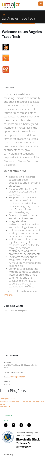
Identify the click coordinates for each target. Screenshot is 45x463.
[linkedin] (29, 425)
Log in (6, 420)
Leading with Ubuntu (8, 398)
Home (4, 15)
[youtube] (21, 425)
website (8, 294)
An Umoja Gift (5, 407)
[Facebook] (6, 425)
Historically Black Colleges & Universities (28, 443)
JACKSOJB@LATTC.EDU (17, 377)
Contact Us (8, 415)
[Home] (12, 5)
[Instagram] (13, 425)
